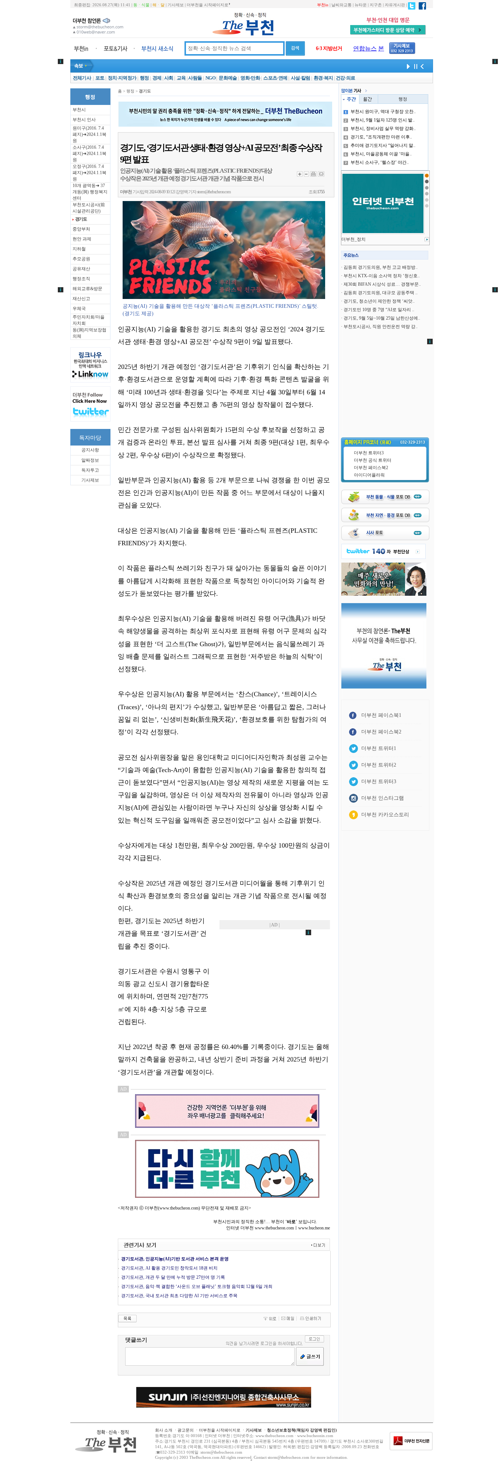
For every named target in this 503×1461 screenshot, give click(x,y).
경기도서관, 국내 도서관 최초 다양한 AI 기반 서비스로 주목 (179, 1295)
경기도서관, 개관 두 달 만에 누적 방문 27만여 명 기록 (173, 1277)
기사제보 (176, 5)
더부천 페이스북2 (371, 467)
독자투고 (90, 470)
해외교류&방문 (87, 288)
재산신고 (81, 298)
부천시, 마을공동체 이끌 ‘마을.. (381, 153)
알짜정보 (90, 460)
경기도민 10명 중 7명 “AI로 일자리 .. (379, 309)
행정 (144, 78)
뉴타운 (361, 5)
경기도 (81, 219)
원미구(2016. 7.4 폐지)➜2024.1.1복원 (89, 134)
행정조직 (81, 278)
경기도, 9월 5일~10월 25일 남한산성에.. (382, 318)
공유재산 (81, 268)
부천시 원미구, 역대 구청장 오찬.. (383, 111)
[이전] (422, 66)
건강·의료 (345, 78)
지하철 (79, 248)
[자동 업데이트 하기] (407, 66)
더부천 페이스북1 (381, 715)
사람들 (195, 78)
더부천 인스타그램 (382, 798)
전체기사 (82, 78)
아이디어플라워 (369, 475)
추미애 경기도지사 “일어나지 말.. (383, 145)
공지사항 (90, 450)
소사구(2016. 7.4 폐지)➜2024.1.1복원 (89, 153)
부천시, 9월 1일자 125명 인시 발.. (383, 120)
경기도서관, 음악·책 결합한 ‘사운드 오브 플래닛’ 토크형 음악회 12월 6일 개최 (196, 1286)
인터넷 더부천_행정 (360, 239)
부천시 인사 (84, 119)
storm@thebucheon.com (214, 191)
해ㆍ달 (158, 5)
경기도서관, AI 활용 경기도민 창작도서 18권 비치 (169, 1268)
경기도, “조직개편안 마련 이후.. (381, 137)
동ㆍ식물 (141, 5)
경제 (157, 78)
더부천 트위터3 (369, 452)
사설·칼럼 (300, 78)
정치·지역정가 (122, 78)
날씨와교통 (341, 5)
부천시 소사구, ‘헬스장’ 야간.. (380, 162)
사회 (168, 78)
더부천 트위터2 (378, 765)
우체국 (79, 308)
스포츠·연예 (275, 78)
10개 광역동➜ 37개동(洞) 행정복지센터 (90, 192)
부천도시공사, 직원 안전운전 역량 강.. (381, 326)
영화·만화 (250, 78)
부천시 (79, 109)
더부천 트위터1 (378, 748)
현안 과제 (82, 239)
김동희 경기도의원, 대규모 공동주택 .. (381, 292)
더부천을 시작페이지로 (207, 5)
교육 (181, 78)
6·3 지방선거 (329, 48)
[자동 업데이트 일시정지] (414, 66)
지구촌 (376, 5)
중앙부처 (81, 229)
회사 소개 (163, 1430)
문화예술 (228, 78)
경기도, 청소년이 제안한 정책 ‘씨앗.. (379, 301)
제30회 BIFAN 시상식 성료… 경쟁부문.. (382, 284)
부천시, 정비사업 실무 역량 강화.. (383, 128)
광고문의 (185, 1430)
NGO (210, 78)
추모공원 (81, 258)
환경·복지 (323, 78)
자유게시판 (395, 5)
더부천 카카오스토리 (385, 814)
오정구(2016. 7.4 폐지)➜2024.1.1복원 (89, 173)
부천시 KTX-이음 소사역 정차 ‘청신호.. (382, 275)
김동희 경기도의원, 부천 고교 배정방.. (381, 267)
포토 (100, 78)
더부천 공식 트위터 (372, 460)
